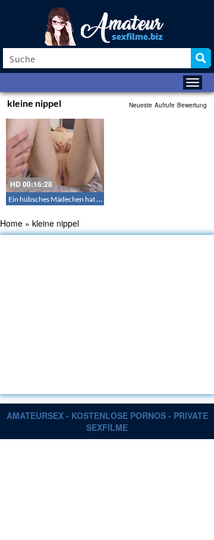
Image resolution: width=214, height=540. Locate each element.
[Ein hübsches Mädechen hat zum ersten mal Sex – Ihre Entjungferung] (55, 155)
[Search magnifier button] (201, 58)
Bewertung (192, 105)
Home (11, 223)
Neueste (140, 105)
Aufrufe (165, 105)
